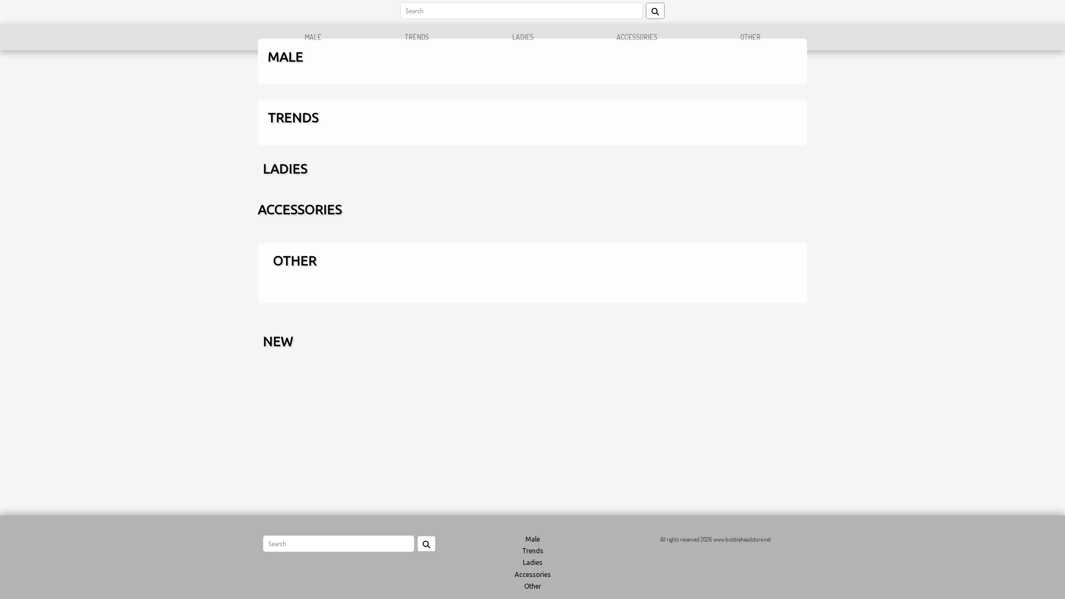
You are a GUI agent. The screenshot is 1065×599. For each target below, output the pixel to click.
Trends (417, 37)
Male (313, 37)
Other (750, 37)
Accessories (637, 37)
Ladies (523, 37)
